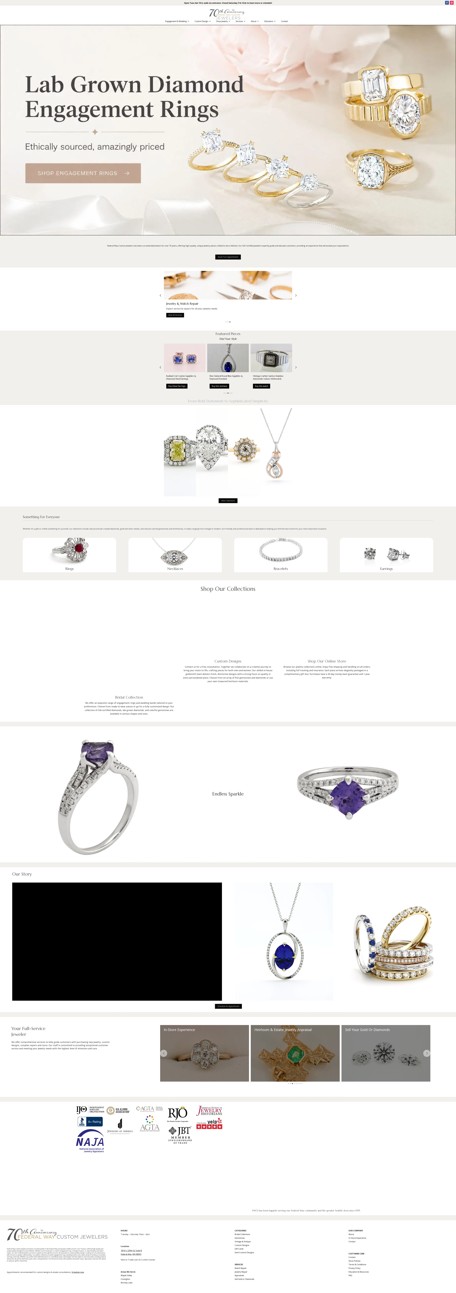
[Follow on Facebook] (447, 3)
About (253, 21)
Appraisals (239, 1275)
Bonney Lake (126, 1282)
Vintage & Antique (243, 1241)
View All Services (175, 315)
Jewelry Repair (241, 1272)
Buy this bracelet (219, 386)
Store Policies (355, 1261)
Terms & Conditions (357, 1264)
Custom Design (201, 21)
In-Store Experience (357, 1238)
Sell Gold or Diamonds (244, 1279)
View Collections (228, 500)
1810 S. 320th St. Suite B (131, 1250)
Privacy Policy (354, 1268)
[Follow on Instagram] (452, 3)
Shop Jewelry (222, 21)
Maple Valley (126, 1275)
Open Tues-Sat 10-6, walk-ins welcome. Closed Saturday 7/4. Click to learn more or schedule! (228, 3)
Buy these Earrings (263, 386)
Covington (125, 1279)
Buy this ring (174, 386)
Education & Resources (182, 1029)
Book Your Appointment (228, 257)
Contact (284, 21)
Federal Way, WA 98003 (131, 1254)
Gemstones (240, 1238)
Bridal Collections (242, 1234)
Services (239, 21)
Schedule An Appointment (228, 1006)
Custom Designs (242, 1245)
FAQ (350, 1275)
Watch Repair (241, 1268)
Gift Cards (353, 1029)
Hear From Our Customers (275, 1029)
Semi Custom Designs (244, 1252)
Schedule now (78, 1272)
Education (268, 21)
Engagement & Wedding (176, 21)
